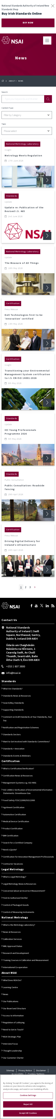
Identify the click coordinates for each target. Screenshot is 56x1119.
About (12, 81)
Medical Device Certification (16, 821)
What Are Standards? (13, 688)
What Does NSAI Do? (12, 980)
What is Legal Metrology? (14, 876)
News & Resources (12, 932)
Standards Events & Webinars (17, 755)
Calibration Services (12, 939)
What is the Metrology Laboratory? (19, 925)
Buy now (28, 22)
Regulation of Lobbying (14, 1022)
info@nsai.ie (13, 673)
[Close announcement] (53, 6)
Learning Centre (10, 987)
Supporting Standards (13, 709)
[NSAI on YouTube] (36, 606)
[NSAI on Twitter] (41, 606)
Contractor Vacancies (13, 864)
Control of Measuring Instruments (18, 912)
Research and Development (16, 953)
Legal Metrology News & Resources (19, 884)
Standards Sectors (12, 734)
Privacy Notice (25, 1070)
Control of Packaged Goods (16, 905)
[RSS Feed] (52, 606)
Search (5, 92)
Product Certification (13, 828)
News (5, 994)
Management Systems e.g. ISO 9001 (19, 782)
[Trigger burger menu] (47, 40)
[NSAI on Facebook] (31, 606)
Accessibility (17, 1074)
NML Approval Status (12, 946)
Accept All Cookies (28, 1113)
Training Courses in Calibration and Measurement (26, 960)
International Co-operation (15, 967)
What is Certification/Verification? (18, 768)
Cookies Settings (36, 1074)
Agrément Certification (13, 807)
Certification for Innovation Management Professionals (28, 856)
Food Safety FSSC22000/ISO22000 (19, 800)
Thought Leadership (12, 1050)
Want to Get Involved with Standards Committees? (26, 741)
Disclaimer (41, 1070)
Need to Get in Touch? (13, 1029)
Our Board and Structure (14, 1008)
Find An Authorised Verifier (15, 898)
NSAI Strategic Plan (12, 1036)
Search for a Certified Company (17, 842)
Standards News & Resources (17, 695)
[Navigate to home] (12, 40)
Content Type (7, 108)
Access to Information (13, 1015)
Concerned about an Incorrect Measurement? (24, 890)
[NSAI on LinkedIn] (47, 606)
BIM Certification (10, 835)
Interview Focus (10, 1043)
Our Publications (10, 1001)
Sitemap (10, 1070)
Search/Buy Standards (13, 703)
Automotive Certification (14, 814)
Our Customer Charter (13, 1057)
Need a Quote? (10, 849)
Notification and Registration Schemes (21, 727)
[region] (28, 1096)
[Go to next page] (34, 587)
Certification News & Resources (18, 775)
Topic (4, 124)
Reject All (27, 1104)
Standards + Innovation (13, 748)
